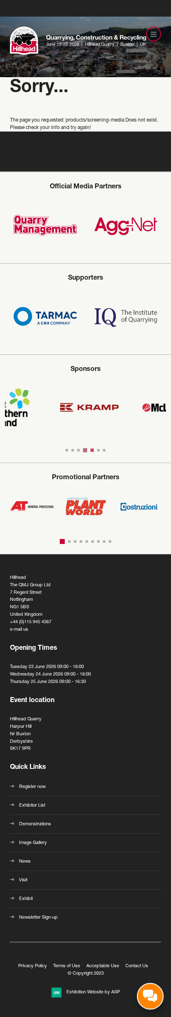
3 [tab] (78, 450)
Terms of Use (66, 966)
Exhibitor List (32, 805)
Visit (23, 880)
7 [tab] (104, 450)
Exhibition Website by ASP (93, 992)
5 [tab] (91, 450)
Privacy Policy (32, 966)
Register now (32, 787)
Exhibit (26, 899)
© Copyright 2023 (86, 973)
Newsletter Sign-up (38, 917)
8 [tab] (104, 541)
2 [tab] (72, 450)
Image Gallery (33, 843)
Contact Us (136, 966)
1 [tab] (67, 450)
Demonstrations (35, 824)
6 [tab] (98, 450)
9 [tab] (110, 541)
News (25, 861)
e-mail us (19, 629)
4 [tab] (84, 450)
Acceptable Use (102, 966)
